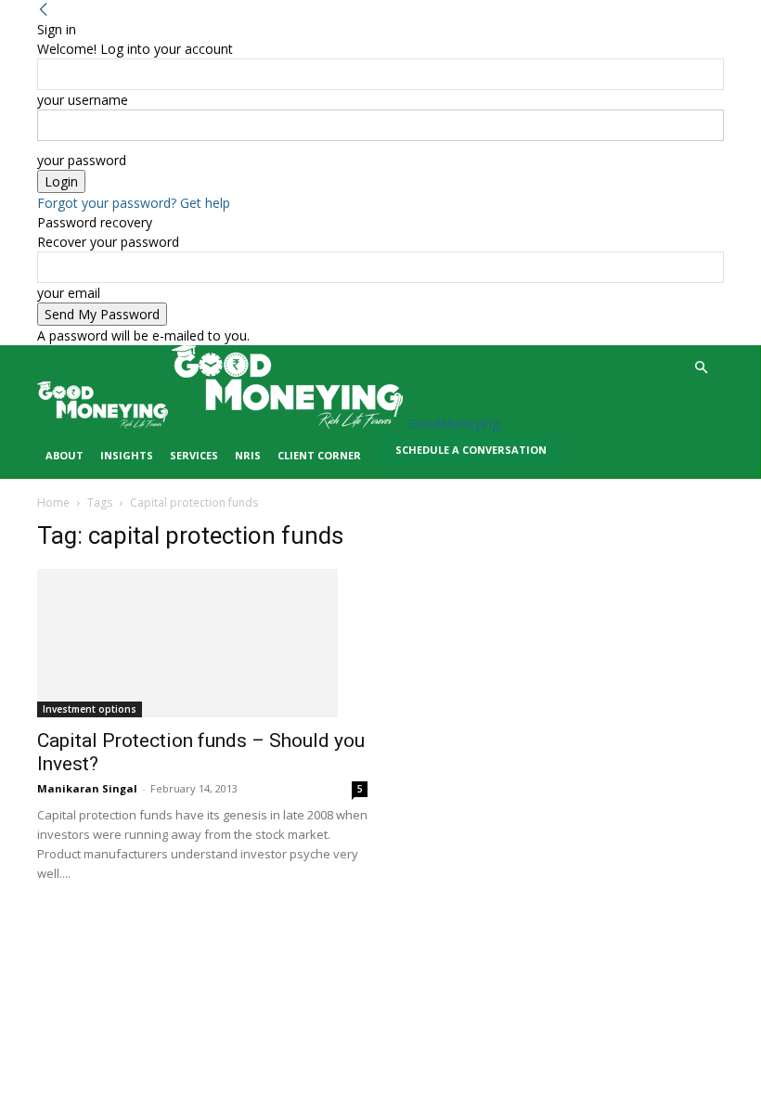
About (64, 455)
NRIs (248, 455)
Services (194, 455)
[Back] (43, 10)
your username (82, 100)
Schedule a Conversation (471, 450)
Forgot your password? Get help (133, 203)
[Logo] (104, 423)
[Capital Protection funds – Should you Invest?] (202, 643)
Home (53, 502)
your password (81, 160)
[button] (701, 368)
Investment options (89, 708)
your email (68, 293)
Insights (126, 455)
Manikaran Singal (87, 788)
